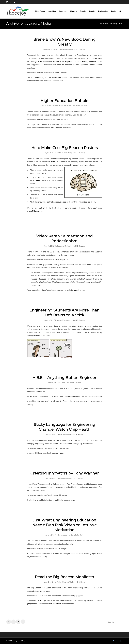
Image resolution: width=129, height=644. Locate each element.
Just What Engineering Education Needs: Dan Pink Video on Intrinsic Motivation (64, 525)
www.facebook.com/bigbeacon (61, 603)
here (52, 58)
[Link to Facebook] (11, 2)
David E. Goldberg (79, 49)
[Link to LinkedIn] (15, 2)
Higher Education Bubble (64, 100)
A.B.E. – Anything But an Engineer (64, 377)
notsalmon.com (80, 290)
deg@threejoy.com (36, 211)
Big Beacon (56, 77)
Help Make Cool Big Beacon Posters (64, 147)
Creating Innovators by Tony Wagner (64, 473)
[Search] (120, 11)
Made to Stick (53, 440)
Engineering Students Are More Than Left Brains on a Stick (64, 312)
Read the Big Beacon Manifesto (64, 577)
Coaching (60, 246)
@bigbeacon (32, 603)
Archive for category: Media (28, 23)
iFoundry (40, 77)
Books (62, 49)
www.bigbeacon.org (68, 600)
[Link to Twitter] (7, 2)
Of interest (67, 106)
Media (67, 49)
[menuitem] (40, 11)
